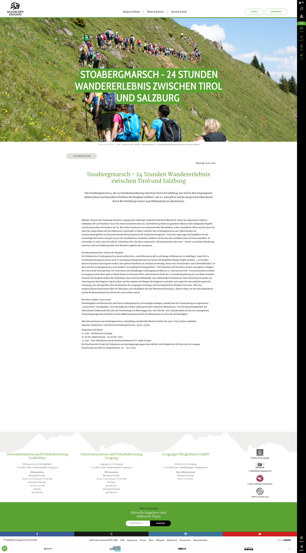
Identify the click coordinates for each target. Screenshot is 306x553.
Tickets (254, 12)
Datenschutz (185, 540)
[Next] (289, 549)
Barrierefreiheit (200, 540)
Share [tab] (301, 550)
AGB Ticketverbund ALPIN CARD (103, 540)
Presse (143, 540)
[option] (148, 549)
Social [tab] (301, 541)
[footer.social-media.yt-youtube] (260, 534)
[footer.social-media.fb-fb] (37, 534)
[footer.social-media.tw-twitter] (111, 534)
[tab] (301, 2)
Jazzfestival (172, 540)
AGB (122, 540)
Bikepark (160, 540)
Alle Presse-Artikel (82, 156)
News (151, 540)
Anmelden (160, 523)
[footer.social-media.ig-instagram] (186, 534)
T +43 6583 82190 (171, 467)
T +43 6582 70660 (24, 467)
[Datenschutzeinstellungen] (4, 548)
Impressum (132, 540)
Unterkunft (276, 12)
